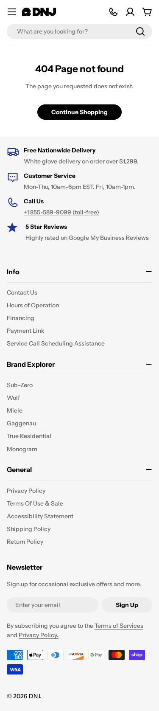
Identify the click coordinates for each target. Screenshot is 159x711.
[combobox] (79, 31)
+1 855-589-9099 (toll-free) (61, 212)
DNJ (34, 696)
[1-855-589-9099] (113, 12)
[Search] (140, 31)
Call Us (34, 201)
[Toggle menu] (12, 12)
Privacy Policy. (39, 635)
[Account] (130, 12)
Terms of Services (119, 626)
